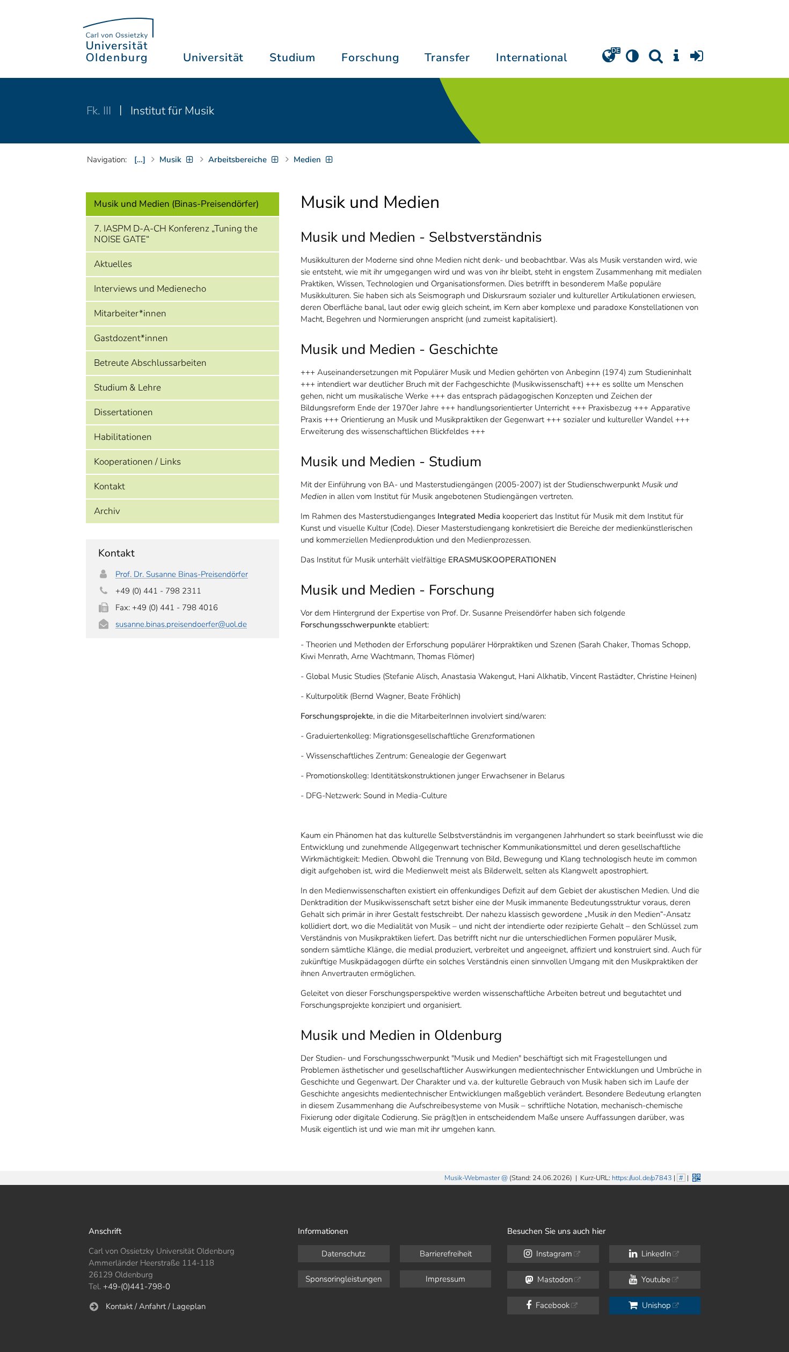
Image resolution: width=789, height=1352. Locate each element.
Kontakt (109, 486)
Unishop (655, 1305)
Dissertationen (123, 412)
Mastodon (554, 1279)
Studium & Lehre (127, 387)
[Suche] (656, 59)
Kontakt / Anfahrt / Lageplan (156, 1306)
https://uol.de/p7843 (642, 1178)
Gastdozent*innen (131, 338)
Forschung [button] (370, 57)
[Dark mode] (632, 59)
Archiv (107, 511)
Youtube (654, 1279)
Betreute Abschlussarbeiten (150, 363)
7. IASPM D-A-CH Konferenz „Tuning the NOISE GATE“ (176, 233)
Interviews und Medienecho (150, 289)
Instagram (553, 1253)
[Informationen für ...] (676, 59)
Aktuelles (113, 264)
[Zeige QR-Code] (695, 1176)
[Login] (696, 59)
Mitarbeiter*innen (130, 313)
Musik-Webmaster (472, 1178)
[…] (139, 159)
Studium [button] (292, 57)
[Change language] (608, 59)
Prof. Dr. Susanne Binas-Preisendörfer (181, 574)
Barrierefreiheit (446, 1253)
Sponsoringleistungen (343, 1279)
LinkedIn (655, 1253)
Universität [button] (213, 57)
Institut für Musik (172, 110)
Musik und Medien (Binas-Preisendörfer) (176, 204)
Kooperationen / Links (137, 462)
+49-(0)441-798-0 (136, 1286)
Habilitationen (123, 437)
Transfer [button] (447, 57)
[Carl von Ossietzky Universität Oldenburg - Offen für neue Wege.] (118, 39)
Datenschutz (344, 1253)
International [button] (531, 57)
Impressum (445, 1279)
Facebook (551, 1305)
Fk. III (100, 110)
